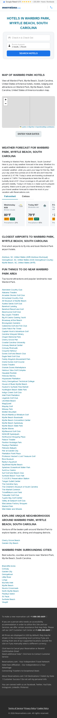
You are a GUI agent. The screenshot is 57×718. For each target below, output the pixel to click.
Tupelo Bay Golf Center (12, 498)
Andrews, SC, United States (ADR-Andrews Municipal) (25, 257)
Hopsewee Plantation (11, 379)
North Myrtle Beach (10, 591)
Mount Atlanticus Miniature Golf (15, 415)
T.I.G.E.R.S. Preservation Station (15, 478)
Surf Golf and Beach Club (13, 473)
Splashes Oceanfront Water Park (16, 467)
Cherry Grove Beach (11, 540)
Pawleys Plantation (10, 445)
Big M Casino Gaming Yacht (14, 317)
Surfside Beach (8, 599)
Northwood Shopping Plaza (13, 437)
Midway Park (7, 409)
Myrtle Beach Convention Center (16, 420)
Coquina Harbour (9, 351)
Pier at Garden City (10, 451)
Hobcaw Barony (9, 376)
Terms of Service (15, 708)
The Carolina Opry (10, 484)
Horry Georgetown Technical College (18, 381)
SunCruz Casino (9, 470)
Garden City (7, 571)
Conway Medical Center (12, 345)
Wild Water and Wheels (12, 509)
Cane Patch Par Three (11, 329)
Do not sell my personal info (34, 679)
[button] (6, 100)
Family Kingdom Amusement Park (16, 359)
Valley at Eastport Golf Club (13, 501)
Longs (4, 580)
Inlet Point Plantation (11, 395)
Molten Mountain (9, 412)
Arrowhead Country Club (12, 298)
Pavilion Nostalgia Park (12, 442)
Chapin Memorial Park (11, 337)
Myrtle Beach (7, 585)
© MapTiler (30, 127)
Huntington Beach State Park (14, 390)
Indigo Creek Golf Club (12, 392)
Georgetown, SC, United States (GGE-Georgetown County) (27, 260)
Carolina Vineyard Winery (13, 334)
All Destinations (32, 676)
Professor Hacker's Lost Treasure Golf (18, 456)
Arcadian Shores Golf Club (13, 295)
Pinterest (24, 687)
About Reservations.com (12, 676)
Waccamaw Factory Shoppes (14, 503)
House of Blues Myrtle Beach (14, 384)
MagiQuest (6, 403)
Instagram (6, 687)
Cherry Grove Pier (10, 340)
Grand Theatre (8, 365)
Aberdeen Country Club (12, 290)
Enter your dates (28, 134)
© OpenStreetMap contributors (44, 127)
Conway (5, 569)
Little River (6, 577)
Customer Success (12, 679)
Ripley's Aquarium (9, 462)
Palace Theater (8, 440)
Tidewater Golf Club (10, 495)
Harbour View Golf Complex (14, 370)
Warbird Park (7, 506)
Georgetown (7, 574)
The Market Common (11, 490)
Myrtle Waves (8, 428)
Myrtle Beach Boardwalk (12, 417)
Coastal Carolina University (13, 342)
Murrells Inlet (7, 583)
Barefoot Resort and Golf (13, 309)
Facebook (31, 684)
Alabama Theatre (9, 292)
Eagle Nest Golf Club (11, 356)
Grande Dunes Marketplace (14, 367)
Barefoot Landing (9, 306)
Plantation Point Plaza (11, 453)
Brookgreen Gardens (11, 323)
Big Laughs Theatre (10, 315)
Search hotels (28, 53)
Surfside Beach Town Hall (13, 476)
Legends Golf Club (10, 398)
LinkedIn (15, 687)
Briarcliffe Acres (9, 566)
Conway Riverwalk (10, 348)
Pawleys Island (8, 594)
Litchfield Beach (9, 401)
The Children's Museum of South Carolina (20, 487)
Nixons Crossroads (10, 588)
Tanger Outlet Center (11, 481)
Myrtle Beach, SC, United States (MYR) (18, 263)
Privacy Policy (30, 708)
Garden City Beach (10, 543)
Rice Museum (8, 459)
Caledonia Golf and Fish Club (14, 326)
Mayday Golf (7, 406)
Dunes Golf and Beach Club (14, 354)
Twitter (39, 684)
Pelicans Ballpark (9, 448)
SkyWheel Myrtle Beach (12, 465)
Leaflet (23, 127)
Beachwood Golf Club (11, 312)
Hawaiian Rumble (9, 373)
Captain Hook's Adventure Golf (15, 331)
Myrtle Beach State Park (12, 426)
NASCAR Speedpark (10, 434)
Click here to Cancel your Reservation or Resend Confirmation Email (23, 649)
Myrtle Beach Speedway (12, 423)
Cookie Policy (43, 708)
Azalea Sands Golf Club (12, 304)
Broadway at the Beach (12, 320)
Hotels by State (47, 676)
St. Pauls (5, 596)
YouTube (47, 684)
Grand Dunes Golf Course (13, 362)
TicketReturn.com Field (12, 492)
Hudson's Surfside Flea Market (15, 387)
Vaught (5, 602)
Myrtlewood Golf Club (11, 431)
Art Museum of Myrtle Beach (14, 301)
